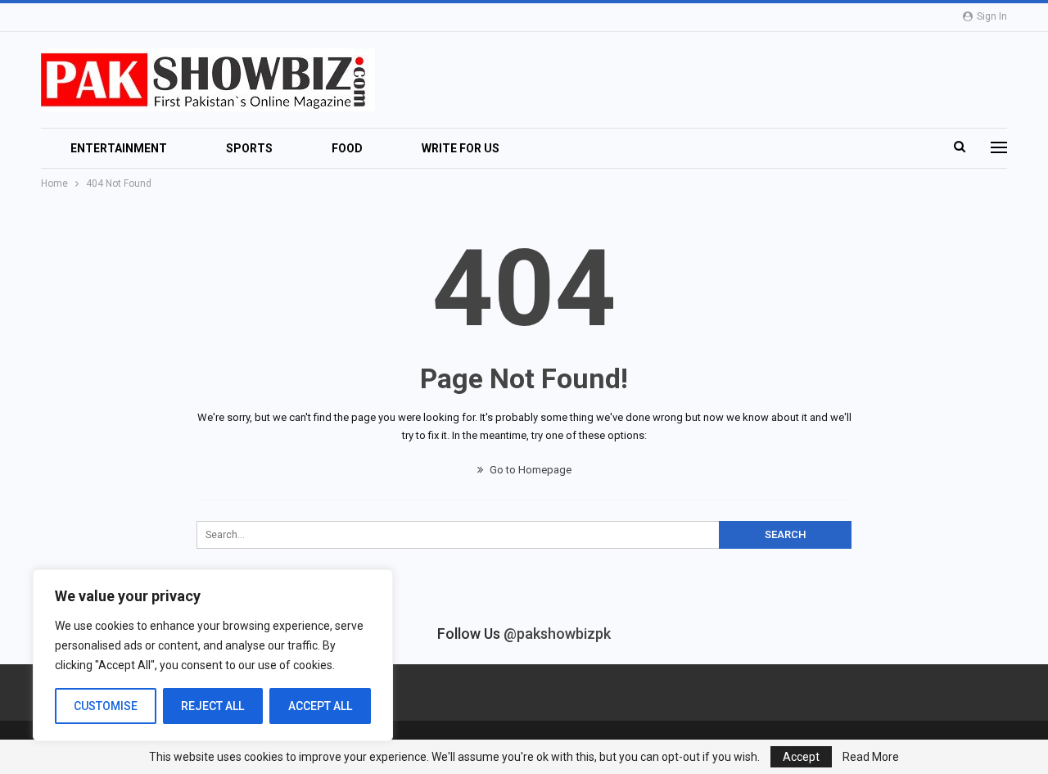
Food (347, 148)
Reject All (212, 706)
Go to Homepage (529, 470)
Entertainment (118, 148)
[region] (213, 655)
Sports (249, 148)
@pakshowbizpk (557, 633)
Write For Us (460, 148)
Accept (801, 756)
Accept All (320, 706)
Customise (106, 706)
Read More (870, 757)
